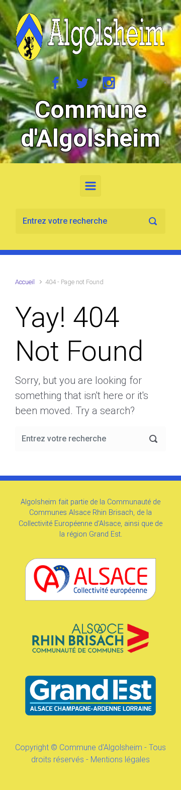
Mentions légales (120, 759)
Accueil (25, 282)
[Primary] (90, 185)
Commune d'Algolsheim (90, 124)
